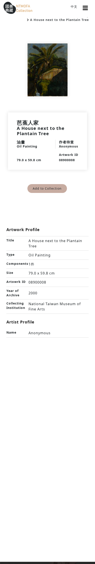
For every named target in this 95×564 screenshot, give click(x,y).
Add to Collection (47, 188)
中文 (74, 6)
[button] (85, 8)
